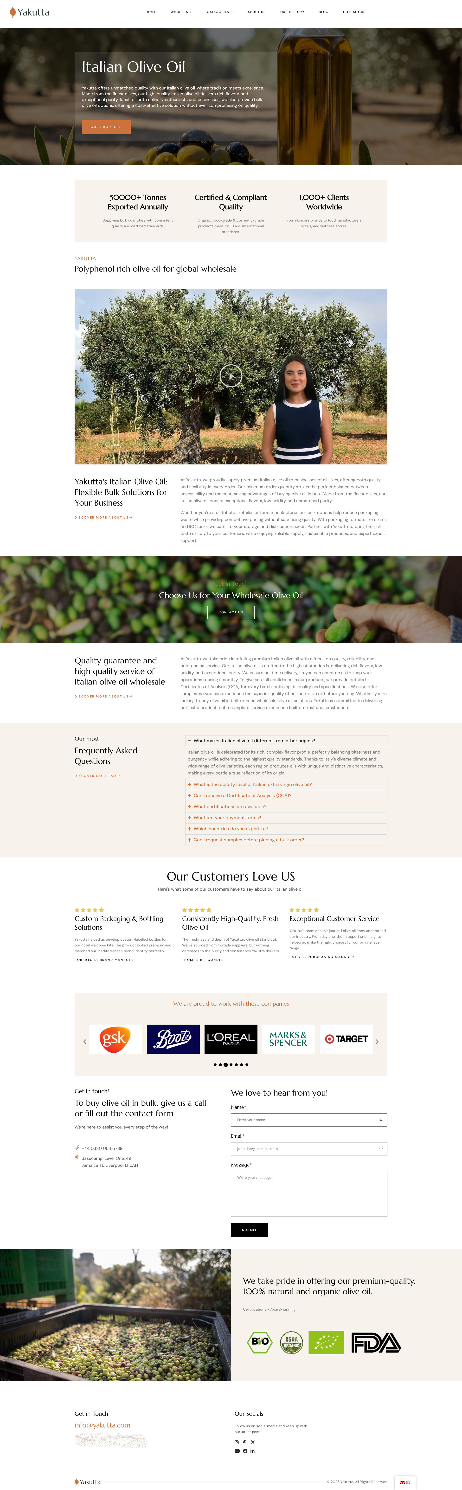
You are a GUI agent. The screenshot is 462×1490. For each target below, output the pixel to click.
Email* (237, 1136)
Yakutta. (347, 1481)
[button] (231, 376)
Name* (238, 1107)
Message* (241, 1165)
